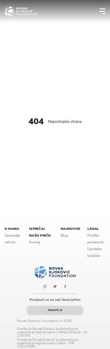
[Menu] (98, 11)
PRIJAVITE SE (55, 310)
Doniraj (34, 242)
